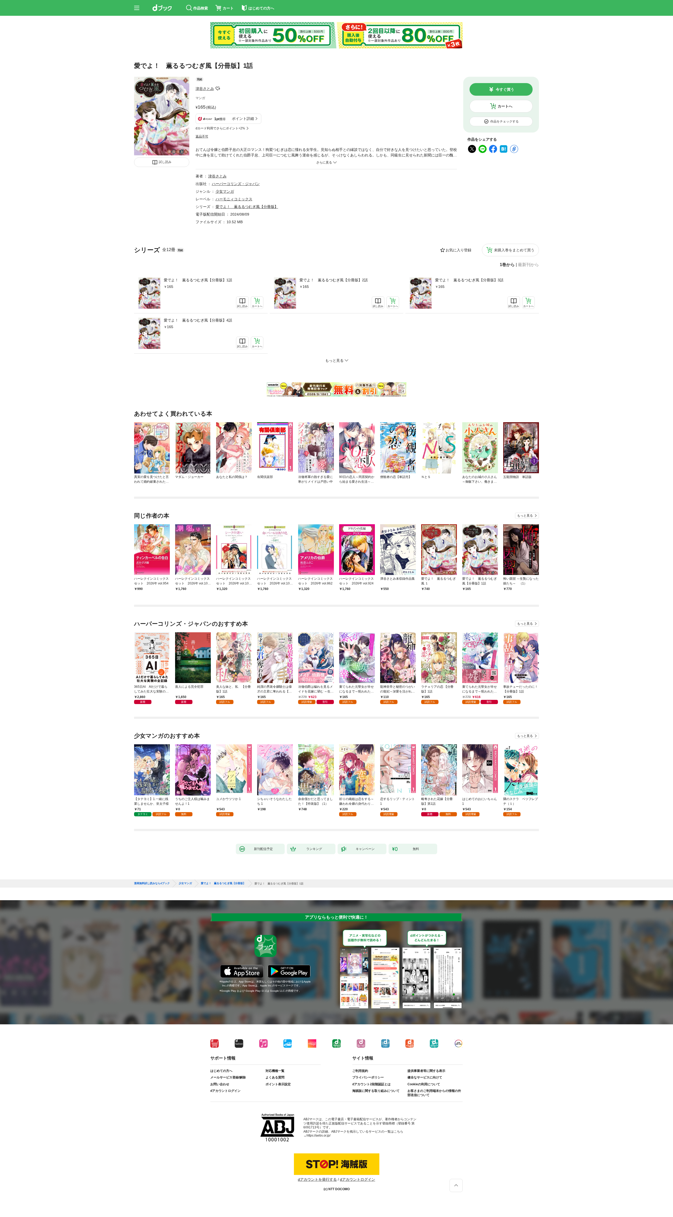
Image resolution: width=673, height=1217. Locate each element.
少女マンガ (225, 191)
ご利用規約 (360, 1071)
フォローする (217, 88)
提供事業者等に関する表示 (426, 1071)
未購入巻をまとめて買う (514, 250)
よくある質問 (275, 1077)
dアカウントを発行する (317, 1179)
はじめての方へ (221, 1071)
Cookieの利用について (423, 1084)
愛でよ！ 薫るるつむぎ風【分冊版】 (247, 207)
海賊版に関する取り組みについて (376, 1091)
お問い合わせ (219, 1084)
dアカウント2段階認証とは (371, 1084)
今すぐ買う (505, 89)
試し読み (165, 162)
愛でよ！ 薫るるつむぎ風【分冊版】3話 (469, 280)
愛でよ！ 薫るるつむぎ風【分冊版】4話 (198, 320)
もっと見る (525, 515)
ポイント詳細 (243, 118)
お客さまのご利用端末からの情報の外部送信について (434, 1093)
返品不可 (202, 136)
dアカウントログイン (225, 1091)
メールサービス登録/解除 (228, 1077)
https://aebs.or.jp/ (318, 1135)
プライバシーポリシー (368, 1077)
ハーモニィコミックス (234, 199)
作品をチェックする (504, 121)
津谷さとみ (205, 88)
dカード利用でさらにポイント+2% (220, 128)
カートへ (505, 106)
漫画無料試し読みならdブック (152, 883)
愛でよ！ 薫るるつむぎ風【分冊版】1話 (198, 280)
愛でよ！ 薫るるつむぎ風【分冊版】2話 (333, 280)
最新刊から (528, 265)
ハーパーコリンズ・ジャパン (236, 184)
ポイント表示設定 (278, 1084)
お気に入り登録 (458, 250)
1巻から (507, 265)
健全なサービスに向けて (424, 1077)
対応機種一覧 (275, 1071)
